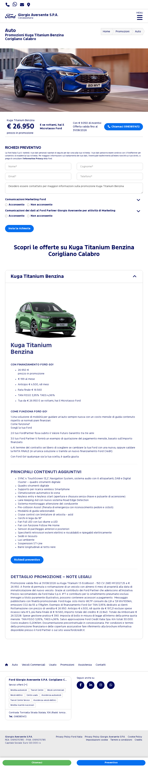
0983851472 (18, 717)
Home (106, 31)
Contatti (101, 665)
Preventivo (111, 763)
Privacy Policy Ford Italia (69, 737)
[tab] (74, 276)
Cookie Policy (135, 737)
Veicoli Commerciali (33, 665)
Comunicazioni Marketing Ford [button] (25, 199)
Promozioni (122, 31)
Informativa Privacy (33, 159)
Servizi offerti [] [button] (18, 685)
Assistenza (85, 665)
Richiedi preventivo (27, 560)
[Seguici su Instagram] (101, 685)
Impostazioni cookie (97, 740)
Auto (138, 31)
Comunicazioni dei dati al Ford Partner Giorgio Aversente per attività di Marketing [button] (60, 210)
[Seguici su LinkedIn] (90, 685)
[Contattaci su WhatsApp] (111, 685)
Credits (138, 740)
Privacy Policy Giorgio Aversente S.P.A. (105, 737)
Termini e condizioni (121, 740)
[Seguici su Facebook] (80, 685)
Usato (52, 665)
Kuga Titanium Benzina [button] (37, 276)
